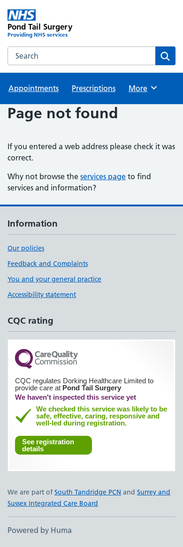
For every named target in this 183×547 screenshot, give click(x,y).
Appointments (33, 88)
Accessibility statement (42, 294)
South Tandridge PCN (87, 492)
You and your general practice (54, 279)
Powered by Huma (40, 530)
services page (103, 176)
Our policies (26, 248)
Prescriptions (93, 88)
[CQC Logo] (46, 359)
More (142, 88)
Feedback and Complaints (48, 263)
